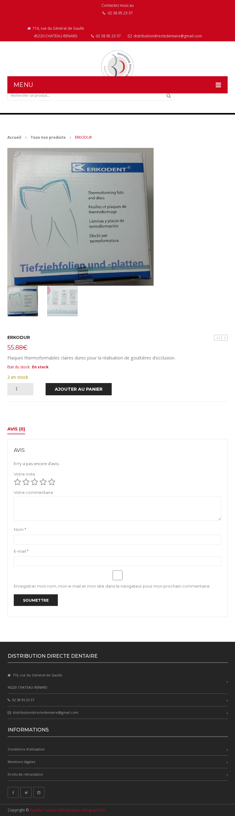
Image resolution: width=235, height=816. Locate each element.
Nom (20, 529)
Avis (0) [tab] (16, 429)
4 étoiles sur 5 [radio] (43, 482)
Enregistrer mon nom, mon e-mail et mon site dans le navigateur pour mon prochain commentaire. (112, 586)
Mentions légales (21, 761)
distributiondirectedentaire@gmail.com (167, 36)
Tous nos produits (48, 137)
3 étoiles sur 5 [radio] (34, 482)
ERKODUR (225, 338)
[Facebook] (13, 792)
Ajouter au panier (79, 389)
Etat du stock (18, 367)
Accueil (14, 137)
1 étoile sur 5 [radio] (17, 482)
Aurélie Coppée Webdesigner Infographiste (67, 810)
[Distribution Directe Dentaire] (117, 66)
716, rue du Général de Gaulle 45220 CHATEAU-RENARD (58, 32)
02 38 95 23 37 (108, 36)
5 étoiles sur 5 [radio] (51, 482)
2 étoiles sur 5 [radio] (26, 482)
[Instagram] (38, 792)
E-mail (21, 551)
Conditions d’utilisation (26, 749)
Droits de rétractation (25, 774)
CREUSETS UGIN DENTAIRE (217, 338)
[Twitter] (26, 792)
